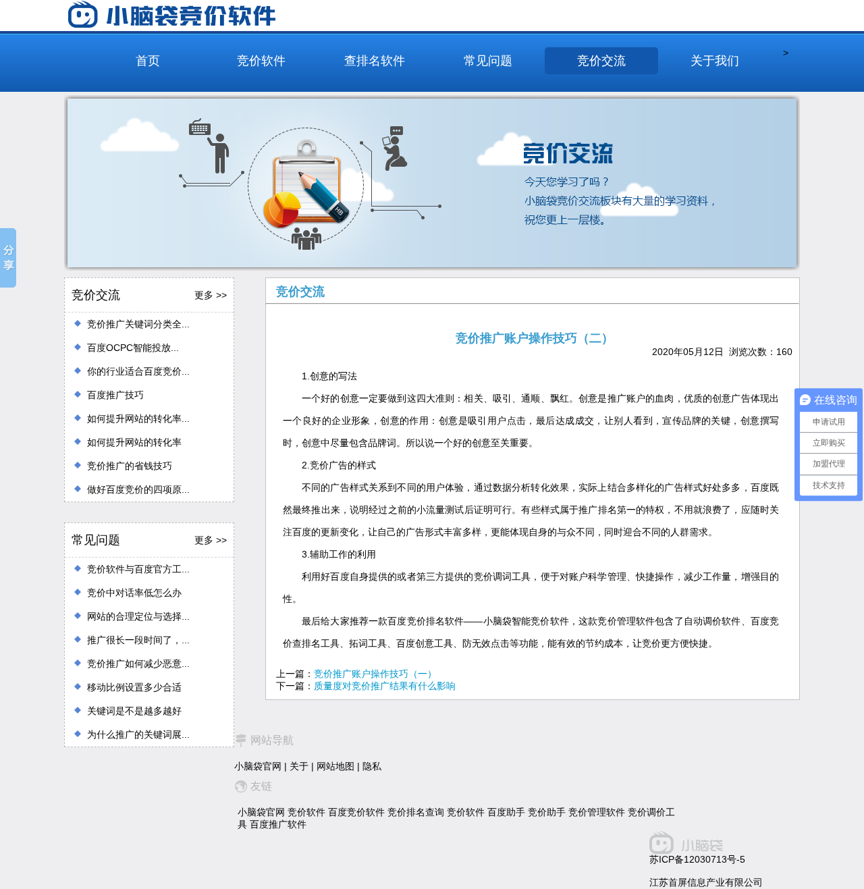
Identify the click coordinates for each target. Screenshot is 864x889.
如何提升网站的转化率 (134, 442)
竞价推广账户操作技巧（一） (375, 673)
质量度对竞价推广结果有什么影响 (385, 685)
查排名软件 (374, 61)
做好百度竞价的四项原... (138, 489)
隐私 (371, 766)
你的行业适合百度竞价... (138, 371)
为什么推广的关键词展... (138, 734)
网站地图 (335, 766)
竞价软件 (261, 61)
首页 (148, 61)
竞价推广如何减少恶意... (138, 663)
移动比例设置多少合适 (134, 687)
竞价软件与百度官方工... (138, 569)
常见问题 (488, 61)
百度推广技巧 (115, 394)
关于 (299, 766)
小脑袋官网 (257, 766)
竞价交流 (601, 61)
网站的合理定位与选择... (138, 616)
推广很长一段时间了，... (138, 640)
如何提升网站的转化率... (138, 418)
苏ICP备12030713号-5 (697, 859)
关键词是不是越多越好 (134, 710)
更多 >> (210, 295)
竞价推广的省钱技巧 (129, 465)
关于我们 (715, 61)
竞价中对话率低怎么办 (134, 592)
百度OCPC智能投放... (133, 347)
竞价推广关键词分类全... (138, 324)
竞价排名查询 (415, 812)
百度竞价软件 (356, 812)
